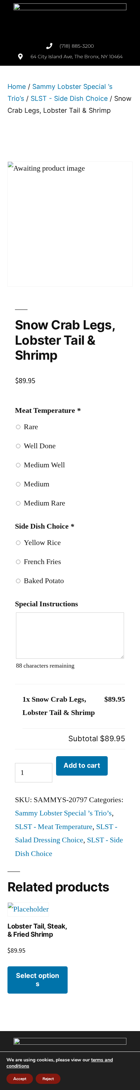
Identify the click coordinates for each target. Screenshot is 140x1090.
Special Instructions (46, 604)
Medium (34, 484)
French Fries (40, 561)
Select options (37, 979)
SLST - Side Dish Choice (69, 98)
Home (16, 86)
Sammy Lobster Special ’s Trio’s (63, 813)
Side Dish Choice (44, 526)
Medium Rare (42, 503)
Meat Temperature (48, 410)
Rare (29, 427)
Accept (19, 1078)
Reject (48, 1078)
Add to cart (82, 765)
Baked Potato (42, 581)
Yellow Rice (40, 542)
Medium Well (42, 465)
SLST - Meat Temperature (53, 826)
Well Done (38, 446)
